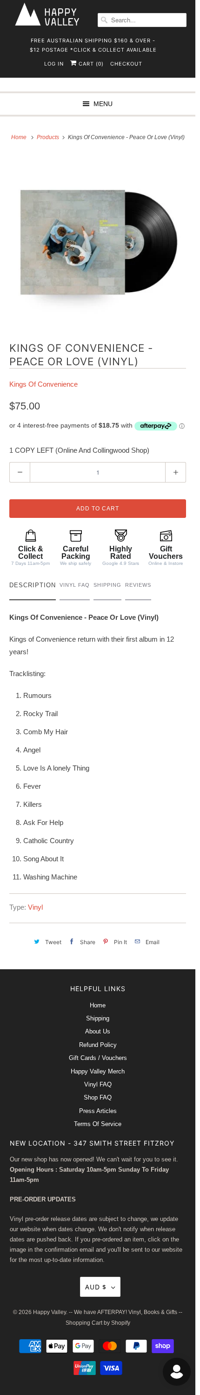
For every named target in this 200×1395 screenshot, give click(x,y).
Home (98, 1005)
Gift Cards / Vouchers (98, 1057)
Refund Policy (98, 1044)
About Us (97, 1031)
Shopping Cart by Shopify (98, 1323)
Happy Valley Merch (98, 1071)
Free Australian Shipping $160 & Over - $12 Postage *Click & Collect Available (93, 43)
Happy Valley (49, 1312)
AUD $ (96, 1286)
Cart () (90, 63)
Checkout (126, 63)
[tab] (32, 587)
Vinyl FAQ (98, 1084)
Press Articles (98, 1110)
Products (48, 137)
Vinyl (35, 907)
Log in (54, 63)
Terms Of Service (97, 1123)
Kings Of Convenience (43, 384)
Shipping (97, 1018)
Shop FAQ (98, 1097)
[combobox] (142, 20)
